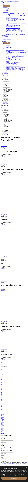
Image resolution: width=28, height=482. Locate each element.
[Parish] (6, 82)
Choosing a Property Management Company (15, 33)
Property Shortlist (7, 39)
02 (1, 379)
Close (2, 364)
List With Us (6, 5)
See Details (3, 156)
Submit (2, 445)
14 (1, 409)
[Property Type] (8, 88)
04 (1, 384)
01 (1, 377)
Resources (5, 12)
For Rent (8, 9)
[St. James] (6, 85)
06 (1, 389)
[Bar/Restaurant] (8, 91)
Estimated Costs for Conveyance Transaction (15, 30)
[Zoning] (5, 94)
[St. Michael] (6, 84)
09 (1, 397)
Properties (5, 7)
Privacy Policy (11, 463)
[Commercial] (5, 96)
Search (5, 101)
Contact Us (5, 36)
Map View (5, 103)
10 (1, 399)
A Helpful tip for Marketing (12, 18)
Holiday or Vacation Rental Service (13, 25)
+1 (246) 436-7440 (5, 1)
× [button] (26, 467)
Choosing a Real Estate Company (13, 28)
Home (4, 4)
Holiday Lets (9, 10)
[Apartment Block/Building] (8, 89)
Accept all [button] (14, 478)
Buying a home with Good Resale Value (14, 31)
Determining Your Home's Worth (13, 29)
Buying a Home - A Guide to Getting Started (15, 34)
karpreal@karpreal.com (14, 1)
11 (1, 401)
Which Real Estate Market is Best (13, 26)
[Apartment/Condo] (8, 90)
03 (1, 382)
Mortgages (8, 21)
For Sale (8, 8)
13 (1, 406)
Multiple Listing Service (11, 20)
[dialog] (14, 474)
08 (1, 394)
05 (1, 387)
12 (1, 404)
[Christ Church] (6, 83)
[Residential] (5, 95)
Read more (19, 475)
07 (1, 392)
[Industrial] (5, 97)
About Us (5, 35)
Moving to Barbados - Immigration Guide (15, 19)
